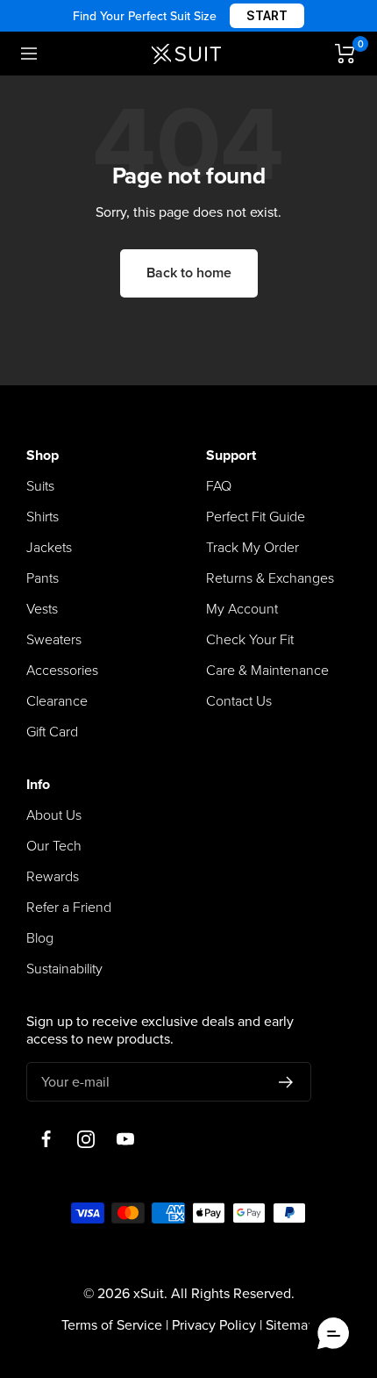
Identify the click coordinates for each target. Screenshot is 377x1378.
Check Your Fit (250, 640)
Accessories (62, 670)
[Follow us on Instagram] (85, 1139)
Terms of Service (111, 1325)
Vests (42, 609)
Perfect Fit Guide (255, 517)
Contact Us (239, 701)
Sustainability (64, 969)
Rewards (52, 877)
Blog (39, 938)
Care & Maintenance (267, 670)
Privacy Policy (214, 1325)
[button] (333, 1334)
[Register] (286, 1082)
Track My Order (252, 547)
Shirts (42, 517)
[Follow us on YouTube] (125, 1139)
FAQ (218, 486)
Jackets (49, 547)
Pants (42, 578)
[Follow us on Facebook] (46, 1139)
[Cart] (345, 53)
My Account (242, 609)
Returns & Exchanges (270, 578)
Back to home (188, 273)
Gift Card (52, 732)
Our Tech (54, 846)
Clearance (57, 701)
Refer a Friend (68, 907)
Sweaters (54, 640)
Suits (40, 486)
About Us (54, 815)
